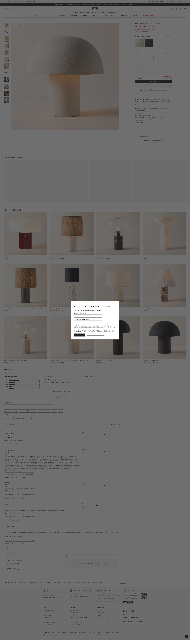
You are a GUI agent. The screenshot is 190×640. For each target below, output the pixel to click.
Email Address (80, 313)
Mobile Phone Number (82, 319)
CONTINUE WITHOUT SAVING (95, 335)
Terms (94, 330)
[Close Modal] (116, 302)
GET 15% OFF (79, 335)
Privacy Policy (107, 330)
